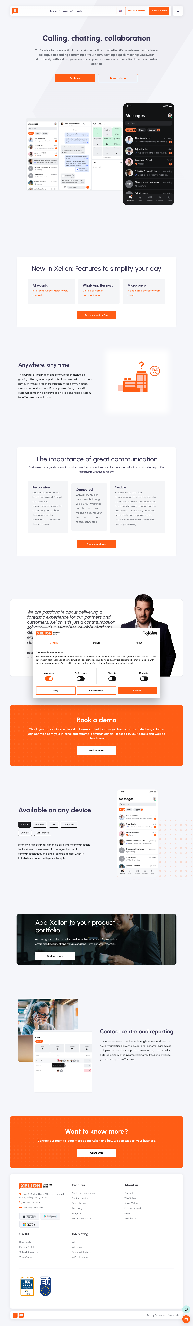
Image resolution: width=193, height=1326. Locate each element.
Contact (80, 11)
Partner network (132, 1208)
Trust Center (26, 1257)
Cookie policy (174, 1315)
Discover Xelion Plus (96, 315)
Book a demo (118, 78)
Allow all (137, 690)
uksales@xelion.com (33, 1207)
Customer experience (83, 1193)
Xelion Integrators (28, 1252)
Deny (55, 690)
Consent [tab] (54, 643)
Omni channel (79, 1203)
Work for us (130, 1218)
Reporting (77, 1208)
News (127, 1213)
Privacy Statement (156, 1315)
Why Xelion (130, 1198)
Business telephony (81, 1252)
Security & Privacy (81, 1218)
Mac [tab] (53, 824)
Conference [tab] (42, 832)
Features (54, 11)
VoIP (74, 1242)
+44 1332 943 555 (31, 1202)
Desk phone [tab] (69, 824)
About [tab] (139, 643)
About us (67, 11)
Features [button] (75, 78)
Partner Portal (26, 1247)
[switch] (81, 679)
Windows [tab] (39, 824)
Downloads (25, 1242)
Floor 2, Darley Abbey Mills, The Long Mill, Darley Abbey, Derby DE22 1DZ (41, 1196)
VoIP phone (77, 1247)
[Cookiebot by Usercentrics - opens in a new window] (144, 633)
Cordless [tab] (25, 832)
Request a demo (159, 11)
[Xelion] (15, 11)
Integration (77, 1213)
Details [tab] (96, 643)
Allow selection (96, 690)
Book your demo (96, 544)
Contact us (96, 1152)
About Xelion (131, 1203)
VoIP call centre (80, 1257)
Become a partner (136, 11)
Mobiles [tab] (24, 824)
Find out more (55, 956)
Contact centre (80, 1198)
